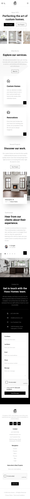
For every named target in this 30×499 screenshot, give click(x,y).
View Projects (21, 24)
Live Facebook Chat (16, 322)
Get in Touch (9, 24)
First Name (7, 336)
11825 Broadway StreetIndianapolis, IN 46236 (17, 327)
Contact (15, 448)
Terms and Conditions (19, 495)
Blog (15, 458)
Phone (6, 360)
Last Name (7, 344)
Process (15, 456)
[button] (27, 3)
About (15, 453)
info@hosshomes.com (17, 318)
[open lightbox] (15, 37)
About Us (15, 71)
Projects (15, 451)
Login (15, 460)
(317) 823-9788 (14, 313)
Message (6, 368)
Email (5, 352)
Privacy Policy (8, 495)
